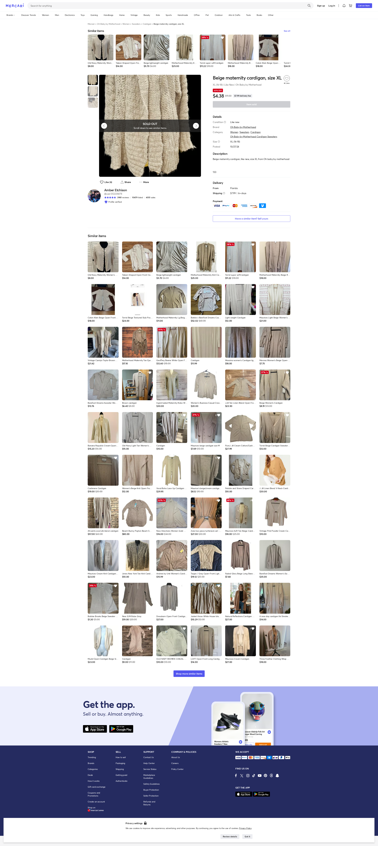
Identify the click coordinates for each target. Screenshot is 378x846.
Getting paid (121, 775)
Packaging (120, 763)
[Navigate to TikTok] (254, 775)
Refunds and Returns (149, 803)
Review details (230, 836)
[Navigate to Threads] (271, 775)
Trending (92, 757)
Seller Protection (150, 795)
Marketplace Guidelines (149, 776)
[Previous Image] (104, 126)
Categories (93, 769)
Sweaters (136, 23)
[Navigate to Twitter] (242, 775)
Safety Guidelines (151, 783)
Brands (91, 763)
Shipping (120, 769)
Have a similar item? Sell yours (251, 218)
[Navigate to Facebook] (236, 775)
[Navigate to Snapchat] (277, 775)
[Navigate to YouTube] (260, 775)
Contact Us (148, 757)
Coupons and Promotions (94, 794)
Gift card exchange (96, 786)
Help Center (149, 763)
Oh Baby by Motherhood (108, 23)
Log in (331, 5)
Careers (175, 763)
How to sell (121, 757)
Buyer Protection (151, 789)
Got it (247, 836)
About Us (175, 757)
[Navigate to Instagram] (248, 775)
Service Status (149, 769)
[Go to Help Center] (225, 122)
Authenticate (121, 780)
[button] (344, 6)
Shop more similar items (189, 673)
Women (125, 23)
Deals (90, 775)
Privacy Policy (245, 828)
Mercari (91, 23)
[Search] (309, 6)
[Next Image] (196, 126)
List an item (364, 5)
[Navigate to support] (238, 757)
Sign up (321, 5)
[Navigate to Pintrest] (265, 775)
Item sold (251, 104)
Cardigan (147, 23)
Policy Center (177, 769)
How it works (94, 780)
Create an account (96, 801)
